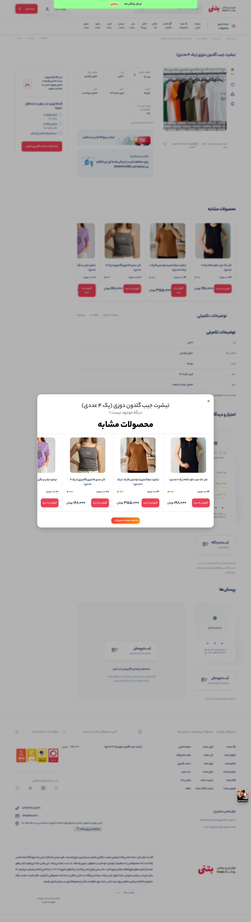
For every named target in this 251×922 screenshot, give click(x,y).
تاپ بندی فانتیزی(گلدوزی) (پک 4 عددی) (87, 482)
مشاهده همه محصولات (127, 521)
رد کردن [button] (114, 4)
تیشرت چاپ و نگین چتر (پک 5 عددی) (37, 480)
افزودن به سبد (201, 503)
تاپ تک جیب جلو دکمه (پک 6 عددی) (188, 480)
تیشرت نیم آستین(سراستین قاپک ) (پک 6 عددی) (138, 482)
